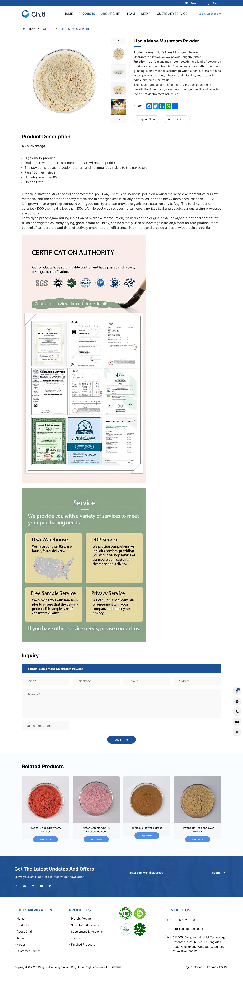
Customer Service (172, 13)
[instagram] (24, 886)
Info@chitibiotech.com (188, 929)
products (86, 13)
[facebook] (33, 886)
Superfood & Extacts (84, 925)
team (130, 13)
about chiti (110, 13)
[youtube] (41, 886)
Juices (74, 938)
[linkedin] (16, 886)
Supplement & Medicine (86, 931)
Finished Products (82, 944)
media (146, 13)
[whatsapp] (50, 886)
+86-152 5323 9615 (188, 920)
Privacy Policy (218, 967)
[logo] (35, 13)
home (68, 13)
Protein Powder (80, 918)
